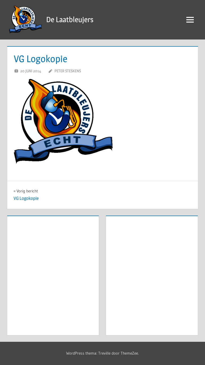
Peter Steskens (67, 70)
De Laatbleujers (69, 19)
